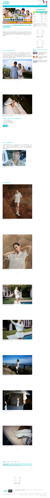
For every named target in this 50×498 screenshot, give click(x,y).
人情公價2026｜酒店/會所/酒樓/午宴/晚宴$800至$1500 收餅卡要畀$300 (42, 57)
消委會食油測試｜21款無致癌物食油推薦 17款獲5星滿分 (42, 61)
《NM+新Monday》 (35, 489)
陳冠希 (15, 461)
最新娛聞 (4, 28)
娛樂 (14, 6)
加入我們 (25, 6)
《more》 (43, 489)
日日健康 (7, 6)
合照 (18, 461)
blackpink (8, 461)
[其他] (31, 467)
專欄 (17, 6)
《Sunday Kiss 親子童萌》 (18, 490)
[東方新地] (14, 3)
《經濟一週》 (23, 490)
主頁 (4, 6)
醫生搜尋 (20, 6)
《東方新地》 (39, 489)
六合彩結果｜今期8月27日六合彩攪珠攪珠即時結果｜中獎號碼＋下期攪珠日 (42, 53)
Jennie (12, 461)
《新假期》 (28, 489)
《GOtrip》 (31, 489)
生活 (11, 6)
